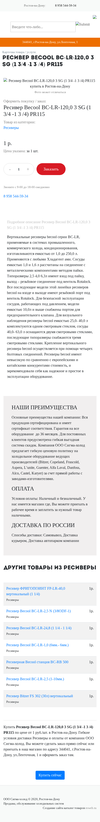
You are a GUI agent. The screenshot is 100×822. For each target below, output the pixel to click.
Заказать (51, 169)
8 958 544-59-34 (65, 5)
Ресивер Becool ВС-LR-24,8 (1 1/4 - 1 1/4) (38, 628)
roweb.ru (91, 808)
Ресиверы (11, 128)
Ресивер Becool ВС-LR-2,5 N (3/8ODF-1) (38, 611)
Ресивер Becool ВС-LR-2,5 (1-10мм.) (35, 679)
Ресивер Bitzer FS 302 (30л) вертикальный (39, 696)
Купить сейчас (50, 775)
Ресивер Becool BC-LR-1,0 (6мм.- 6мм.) (37, 645)
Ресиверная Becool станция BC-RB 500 (37, 662)
